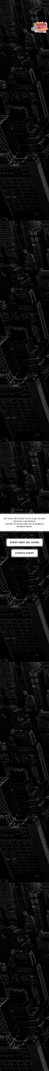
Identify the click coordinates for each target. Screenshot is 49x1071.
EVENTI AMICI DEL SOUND (24, 542)
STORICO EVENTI (24, 553)
